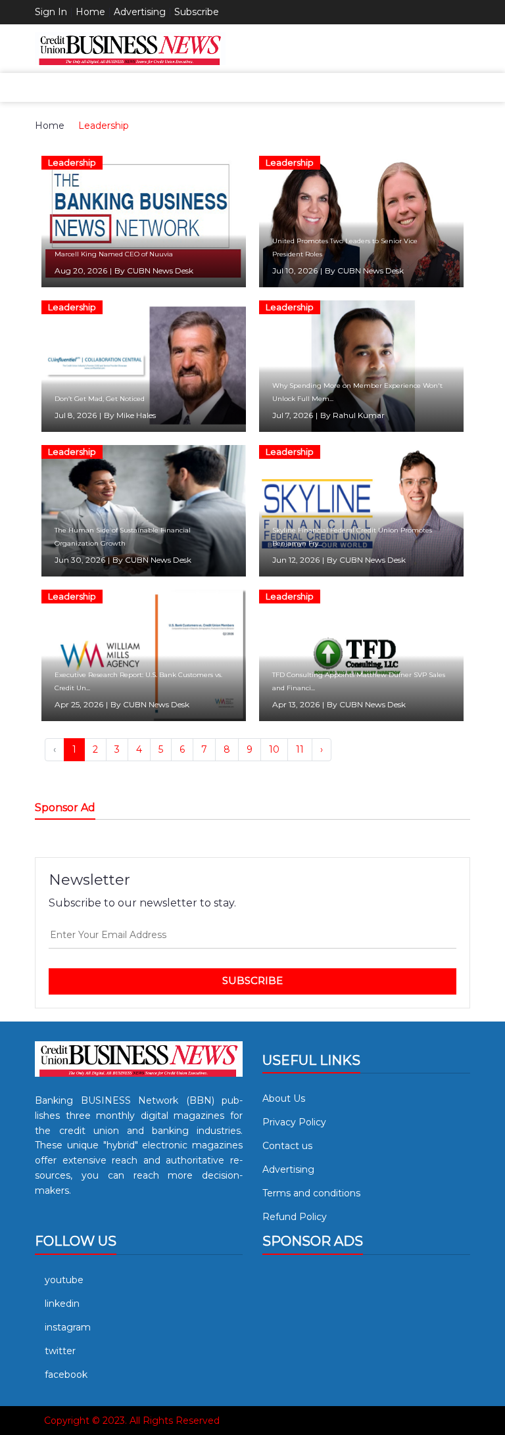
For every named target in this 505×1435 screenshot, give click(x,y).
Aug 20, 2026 (81, 270)
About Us (283, 1098)
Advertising (140, 12)
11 (300, 749)
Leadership (103, 125)
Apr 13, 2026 (296, 704)
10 (274, 749)
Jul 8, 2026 (76, 415)
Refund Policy (294, 1217)
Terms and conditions (311, 1193)
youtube (64, 1280)
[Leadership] (143, 221)
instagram (68, 1327)
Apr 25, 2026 (79, 704)
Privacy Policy (294, 1122)
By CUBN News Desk (153, 270)
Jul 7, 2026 (292, 415)
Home (90, 12)
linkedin (62, 1303)
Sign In (51, 12)
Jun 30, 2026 (80, 560)
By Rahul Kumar (352, 415)
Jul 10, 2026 (295, 270)
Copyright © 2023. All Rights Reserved (132, 1420)
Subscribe (196, 12)
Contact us (287, 1146)
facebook (66, 1374)
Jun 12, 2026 (296, 560)
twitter (60, 1351)
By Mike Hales (130, 415)
